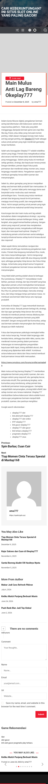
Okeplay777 (30, 139)
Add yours (5, 633)
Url (2, 690)
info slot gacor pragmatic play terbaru (17, 743)
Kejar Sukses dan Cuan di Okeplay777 (19, 551)
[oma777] (24, 489)
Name (4, 664)
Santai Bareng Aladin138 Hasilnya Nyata (20, 563)
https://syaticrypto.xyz (17, 515)
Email (4, 677)
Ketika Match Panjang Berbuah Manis (19, 596)
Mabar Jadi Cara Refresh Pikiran (17, 585)
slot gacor (5, 740)
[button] (5, 764)
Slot (3, 737)
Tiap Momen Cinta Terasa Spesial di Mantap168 (18, 538)
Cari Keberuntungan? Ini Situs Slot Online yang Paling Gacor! (21, 12)
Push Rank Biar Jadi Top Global (16, 608)
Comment (6, 641)
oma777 (37, 102)
